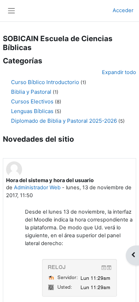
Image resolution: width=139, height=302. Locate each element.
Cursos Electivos (32, 101)
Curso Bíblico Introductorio (45, 82)
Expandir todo (119, 72)
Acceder (123, 10)
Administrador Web (37, 187)
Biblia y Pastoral (31, 91)
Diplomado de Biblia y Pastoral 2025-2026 (64, 120)
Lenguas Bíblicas (32, 111)
